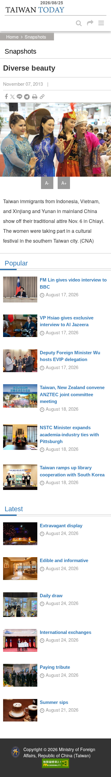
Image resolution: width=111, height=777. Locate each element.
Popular (16, 263)
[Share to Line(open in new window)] (19, 96)
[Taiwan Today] (35, 10)
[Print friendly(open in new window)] (35, 96)
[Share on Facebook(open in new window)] (6, 96)
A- (47, 183)
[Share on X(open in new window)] (12, 96)
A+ (64, 183)
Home (12, 36)
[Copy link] (42, 96)
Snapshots (35, 36)
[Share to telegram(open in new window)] (27, 96)
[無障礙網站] (55, 762)
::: (6, 3)
